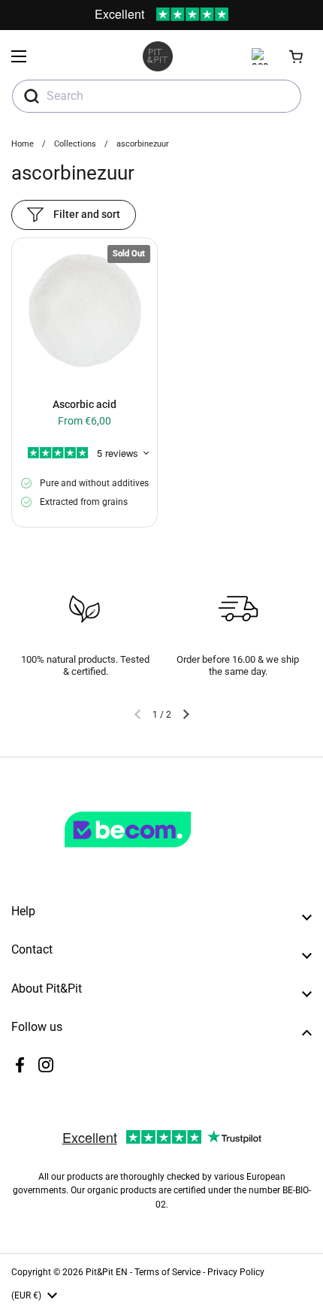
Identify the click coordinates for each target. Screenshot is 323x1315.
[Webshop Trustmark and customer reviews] (158, 853)
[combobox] (156, 96)
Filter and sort (86, 214)
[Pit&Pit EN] (157, 56)
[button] (297, 56)
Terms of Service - (170, 1272)
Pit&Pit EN (107, 1272)
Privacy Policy (235, 1272)
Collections (75, 144)
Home (22, 144)
